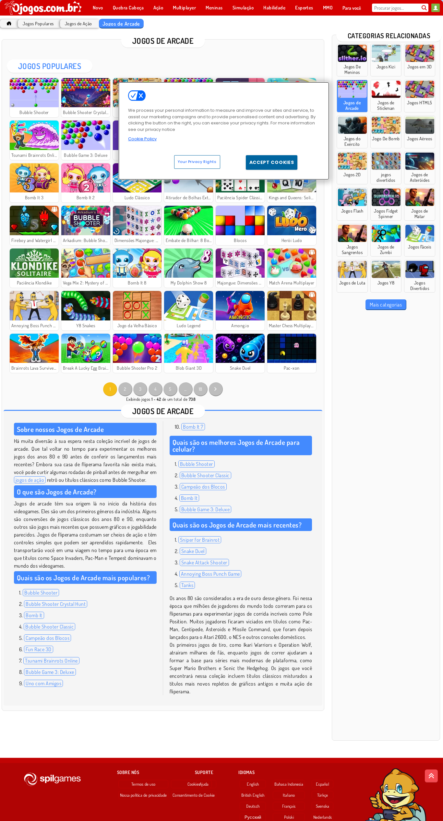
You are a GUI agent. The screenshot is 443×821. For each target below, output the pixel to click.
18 (200, 389)
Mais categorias (386, 304)
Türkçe (322, 795)
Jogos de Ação (78, 23)
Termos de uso (143, 784)
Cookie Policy (142, 139)
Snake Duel (193, 551)
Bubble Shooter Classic (49, 626)
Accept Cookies (271, 162)
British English (252, 795)
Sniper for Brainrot (200, 540)
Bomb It (34, 615)
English (253, 784)
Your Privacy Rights (197, 161)
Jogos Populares (38, 23)
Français (288, 806)
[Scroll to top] (431, 775)
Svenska (322, 806)
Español (322, 784)
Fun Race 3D (38, 649)
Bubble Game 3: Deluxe (50, 672)
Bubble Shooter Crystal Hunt (56, 604)
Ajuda (204, 784)
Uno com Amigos (43, 683)
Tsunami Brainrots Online (51, 660)
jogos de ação (30, 480)
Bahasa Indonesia (288, 784)
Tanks (187, 585)
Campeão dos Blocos (47, 638)
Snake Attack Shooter (204, 562)
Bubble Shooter (40, 592)
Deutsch (252, 806)
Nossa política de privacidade (143, 795)
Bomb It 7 (193, 426)
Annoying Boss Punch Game (210, 574)
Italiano (289, 795)
